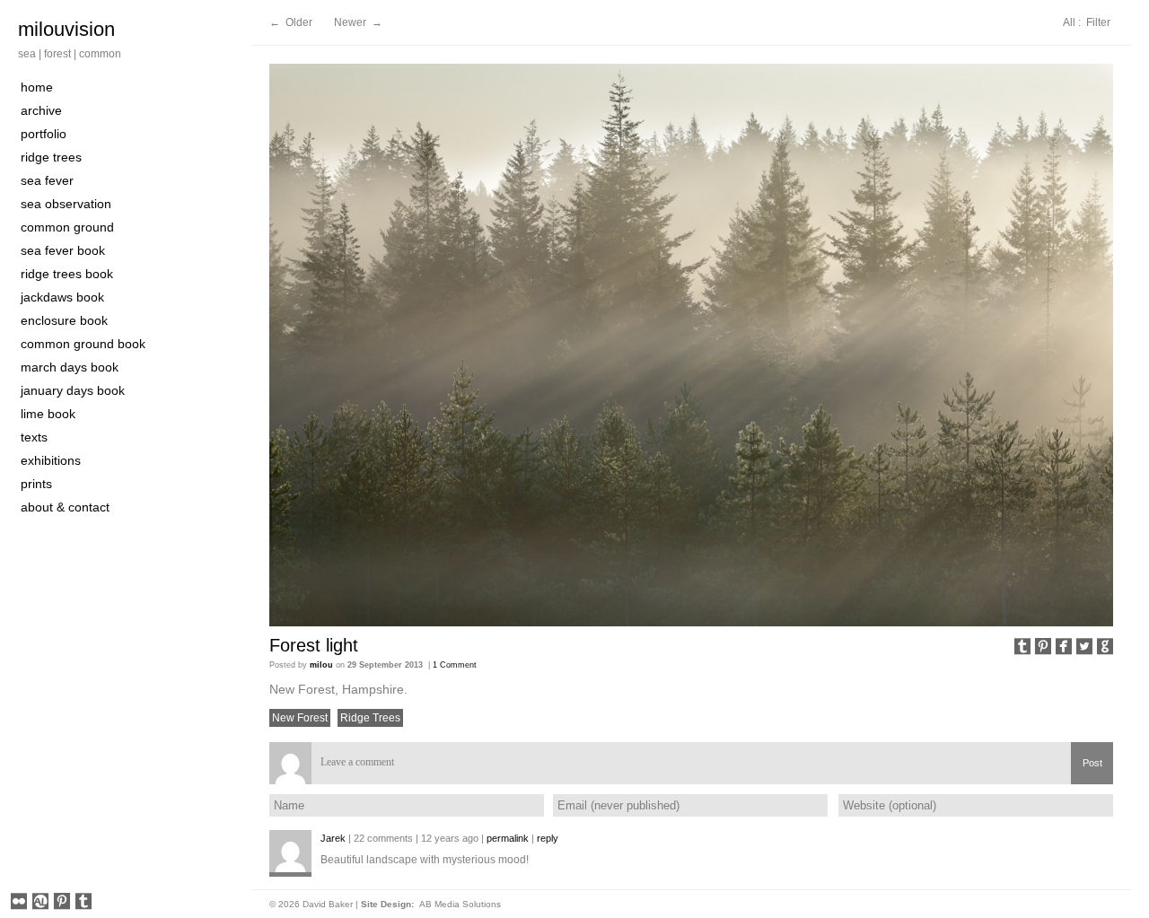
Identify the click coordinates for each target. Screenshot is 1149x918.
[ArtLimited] (40, 903)
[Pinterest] (62, 903)
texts (34, 437)
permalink (508, 838)
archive (41, 110)
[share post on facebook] (1064, 648)
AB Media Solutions (460, 904)
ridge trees (51, 157)
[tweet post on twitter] (1084, 648)
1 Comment (455, 664)
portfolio (43, 134)
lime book (48, 414)
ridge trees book (67, 274)
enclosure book (64, 320)
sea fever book (63, 250)
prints (36, 483)
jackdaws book (62, 297)
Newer (351, 22)
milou (321, 664)
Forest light (313, 645)
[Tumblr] (83, 903)
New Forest (300, 718)
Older (298, 22)
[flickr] (19, 903)
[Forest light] (691, 345)
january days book (73, 390)
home (37, 87)
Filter (1098, 22)
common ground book (83, 344)
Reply (547, 838)
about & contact (65, 507)
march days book (69, 367)
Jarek (333, 838)
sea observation (66, 204)
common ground (67, 227)
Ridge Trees (370, 718)
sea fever (47, 180)
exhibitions (51, 460)
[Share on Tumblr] (1022, 648)
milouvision (66, 29)
